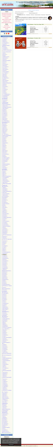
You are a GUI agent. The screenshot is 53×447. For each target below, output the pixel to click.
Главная (16, 11)
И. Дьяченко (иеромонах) (6, 234)
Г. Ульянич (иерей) (5, 193)
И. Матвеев (4, 242)
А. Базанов (4, 40)
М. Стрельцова (5, 293)
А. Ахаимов (4, 39)
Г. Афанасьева (4, 179)
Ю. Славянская (5, 423)
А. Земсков (4, 59)
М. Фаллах (4, 297)
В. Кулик (3, 144)
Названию (28, 14)
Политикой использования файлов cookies (9, 442)
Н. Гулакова (4, 304)
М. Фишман (4, 298)
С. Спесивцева (4, 385)
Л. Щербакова (4, 268)
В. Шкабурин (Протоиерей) (4, 169)
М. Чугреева (4, 299)
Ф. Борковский (5, 410)
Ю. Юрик (3, 426)
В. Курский (4, 145)
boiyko (45, 32)
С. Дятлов (4, 366)
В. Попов (3, 155)
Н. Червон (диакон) (5, 318)
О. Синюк (3, 336)
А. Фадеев (4, 101)
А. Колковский (4, 64)
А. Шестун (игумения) (6, 104)
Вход (47, 0)
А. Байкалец (4, 41)
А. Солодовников (5, 95)
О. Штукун (4, 341)
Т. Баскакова (4, 393)
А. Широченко (4, 105)
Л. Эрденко (4, 269)
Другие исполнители (6, 432)
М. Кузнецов (4, 273)
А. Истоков (4, 61)
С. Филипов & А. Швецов (6, 390)
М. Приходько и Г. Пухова (7, 285)
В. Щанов (3, 172)
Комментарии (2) (36, 47)
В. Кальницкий (4, 136)
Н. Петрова (4, 312)
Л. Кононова (4, 263)
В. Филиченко (4, 165)
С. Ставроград (4, 386)
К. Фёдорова (4, 253)
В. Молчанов (4, 151)
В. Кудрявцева (4, 142)
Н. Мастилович (5, 309)
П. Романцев (4, 348)
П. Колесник (4, 345)
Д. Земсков (4, 198)
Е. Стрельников (5, 224)
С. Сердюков (4, 381)
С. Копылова (4, 372)
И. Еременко (4, 236)
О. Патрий (4, 331)
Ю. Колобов (4, 419)
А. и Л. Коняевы (5, 66)
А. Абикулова (4, 37)
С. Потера (4, 380)
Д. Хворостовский (5, 203)
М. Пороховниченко (5, 284)
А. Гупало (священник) (6, 51)
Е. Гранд (3, 208)
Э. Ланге (3, 416)
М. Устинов (4, 295)
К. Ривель (4, 250)
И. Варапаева (4, 232)
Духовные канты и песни (25, 11)
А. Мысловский (5, 80)
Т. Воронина (4, 394)
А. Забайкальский (5, 56)
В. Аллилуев (4, 114)
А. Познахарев (4, 86)
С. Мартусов (4, 374)
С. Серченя (4, 382)
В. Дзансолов (4, 129)
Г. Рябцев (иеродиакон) (6, 191)
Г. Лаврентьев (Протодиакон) (4, 186)
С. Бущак (3, 361)
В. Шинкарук (4, 167)
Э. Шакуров (4, 417)
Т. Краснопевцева (5, 398)
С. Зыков (3, 369)
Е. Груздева (4, 209)
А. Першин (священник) (6, 82)
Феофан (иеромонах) (6, 409)
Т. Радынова (4, 406)
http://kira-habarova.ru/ (18, 21)
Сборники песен (5, 431)
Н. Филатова (4, 317)
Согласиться (11, 444)
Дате (24, 14)
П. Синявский (4, 349)
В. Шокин (3, 171)
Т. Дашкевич (4, 395)
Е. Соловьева (4, 223)
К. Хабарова (4, 254)
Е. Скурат (3, 219)
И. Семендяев (4, 245)
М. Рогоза (3, 287)
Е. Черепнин (4, 228)
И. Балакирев (4, 231)
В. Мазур (3, 149)
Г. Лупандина (4, 188)
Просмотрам (48, 14)
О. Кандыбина (4, 326)
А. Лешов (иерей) (5, 71)
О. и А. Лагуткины (5, 328)
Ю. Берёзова (4, 418)
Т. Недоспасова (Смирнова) (5, 404)
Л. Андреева (4, 255)
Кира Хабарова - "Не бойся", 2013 (34, 38)
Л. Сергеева (4, 265)
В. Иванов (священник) (6, 135)
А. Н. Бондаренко (5, 42)
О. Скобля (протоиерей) (6, 337)
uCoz (37, 445)
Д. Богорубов (4, 197)
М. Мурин (3, 280)
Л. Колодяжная (5, 260)
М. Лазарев (4, 275)
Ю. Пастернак (4, 421)
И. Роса (3, 244)
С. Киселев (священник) (6, 370)
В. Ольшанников (5, 154)
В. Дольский (4, 130)
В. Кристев (4, 141)
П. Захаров (4, 344)
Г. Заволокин (4, 182)
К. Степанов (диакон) (6, 252)
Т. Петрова (4, 405)
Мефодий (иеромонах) (6, 270)
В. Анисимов (4, 115)
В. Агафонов (4, 113)
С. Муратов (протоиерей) (6, 377)
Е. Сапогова (4, 218)
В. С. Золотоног (5, 134)
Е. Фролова (4, 192)
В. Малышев (4, 150)
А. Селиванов (4, 89)
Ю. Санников (4, 422)
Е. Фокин (3, 227)
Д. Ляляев (4, 201)
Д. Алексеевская (5, 196)
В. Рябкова (4, 156)
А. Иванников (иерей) (6, 60)
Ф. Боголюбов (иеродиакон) (4, 412)
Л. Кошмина (4, 264)
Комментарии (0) (36, 33)
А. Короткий (4, 65)
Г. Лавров (3, 187)
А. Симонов (4, 92)
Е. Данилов (4, 211)
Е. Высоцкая (4, 207)
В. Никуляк (4, 152)
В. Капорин (4, 137)
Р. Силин (3, 356)
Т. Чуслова (4, 407)
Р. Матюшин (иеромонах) (6, 353)
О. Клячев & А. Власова (6, 327)
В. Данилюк (4, 127)
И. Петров (4, 243)
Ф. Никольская (5, 413)
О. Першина (4, 332)
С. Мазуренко (4, 373)
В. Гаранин (4, 126)
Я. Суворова (4, 429)
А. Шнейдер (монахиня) (6, 107)
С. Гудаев (3, 365)
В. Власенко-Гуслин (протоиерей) (5, 122)
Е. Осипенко (4, 214)
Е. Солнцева (4, 222)
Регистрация (51, 0)
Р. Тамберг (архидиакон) (6, 358)
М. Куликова (4, 274)
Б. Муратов (4, 110)
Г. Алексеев (4, 178)
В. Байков (4, 117)
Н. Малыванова (5, 308)
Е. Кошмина (4, 212)
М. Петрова (4, 283)
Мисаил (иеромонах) (6, 288)
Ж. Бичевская (4, 229)
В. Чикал (3, 166)
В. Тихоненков (4, 160)
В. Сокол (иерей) (5, 159)
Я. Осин (3, 428)
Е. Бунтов (4, 206)
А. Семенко (4, 90)
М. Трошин (4, 294)
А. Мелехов (4, 75)
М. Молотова (4, 278)
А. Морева (4, 79)
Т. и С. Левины (4, 400)
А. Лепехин (4, 70)
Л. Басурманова (5, 258)
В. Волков (4, 124)
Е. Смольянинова (5, 221)
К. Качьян (3, 248)
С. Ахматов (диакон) (6, 360)
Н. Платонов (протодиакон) (4, 316)
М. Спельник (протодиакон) (4, 292)
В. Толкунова (4, 161)
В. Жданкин (4, 131)
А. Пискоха (4, 85)
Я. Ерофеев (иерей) (5, 427)
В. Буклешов (4, 118)
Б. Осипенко (4, 112)
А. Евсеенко (4, 54)
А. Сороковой (4, 96)
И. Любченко (4, 240)
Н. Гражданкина (5, 303)
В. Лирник (4, 146)
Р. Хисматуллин (5, 359)
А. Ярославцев (5, 108)
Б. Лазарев (4, 109)
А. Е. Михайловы (5, 77)
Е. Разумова (4, 216)
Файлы (19, 11)
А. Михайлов (4, 76)
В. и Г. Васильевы (5, 120)
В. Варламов (4, 119)
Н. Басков (4, 300)
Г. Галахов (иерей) (5, 181)
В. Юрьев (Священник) (6, 176)
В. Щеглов (4, 173)
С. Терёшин (4, 387)
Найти (51, 6)
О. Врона (3, 322)
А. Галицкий (4, 47)
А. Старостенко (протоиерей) (5, 98)
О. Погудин (4, 333)
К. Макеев (4, 249)
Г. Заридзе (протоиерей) (6, 183)
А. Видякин (4, 44)
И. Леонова (4, 237)
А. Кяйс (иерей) (5, 69)
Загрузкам (43, 14)
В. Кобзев (3, 139)
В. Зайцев (4, 132)
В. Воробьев (4, 125)
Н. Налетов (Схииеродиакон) (5, 311)
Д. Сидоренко (4, 202)
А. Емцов (3, 55)
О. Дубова (4, 323)
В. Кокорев (4, 140)
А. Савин (3, 87)
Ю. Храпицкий (4, 424)
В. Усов (3, 162)
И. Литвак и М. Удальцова (7, 239)
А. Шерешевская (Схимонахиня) (5, 103)
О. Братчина (4, 321)
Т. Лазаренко (4, 399)
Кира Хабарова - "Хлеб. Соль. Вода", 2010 (36, 24)
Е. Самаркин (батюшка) (6, 217)
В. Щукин (3, 174)
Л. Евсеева (4, 259)
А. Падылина (4, 81)
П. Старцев (4, 350)
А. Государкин (4, 48)
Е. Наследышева (5, 213)
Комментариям (38, 14)
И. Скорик (4, 247)
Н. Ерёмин (4, 305)
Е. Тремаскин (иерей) (6, 226)
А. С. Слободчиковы (6, 94)
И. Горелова (4, 233)
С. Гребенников (5, 364)
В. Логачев (4, 147)
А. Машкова (4, 74)
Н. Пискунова (4, 314)
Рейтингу (32, 14)
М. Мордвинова (5, 279)
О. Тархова (4, 338)
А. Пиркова (4, 84)
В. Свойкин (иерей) (5, 157)
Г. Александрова (5, 177)
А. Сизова (4, 91)
